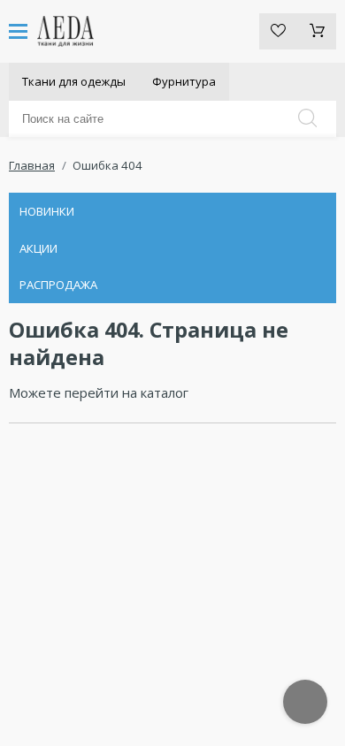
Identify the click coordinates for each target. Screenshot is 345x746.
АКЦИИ (38, 248)
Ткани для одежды (74, 81)
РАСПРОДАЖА (58, 285)
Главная (32, 165)
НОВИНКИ (46, 211)
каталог (164, 392)
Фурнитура (184, 81)
